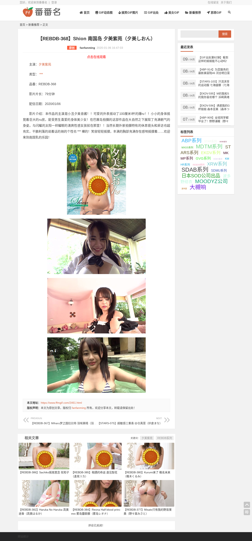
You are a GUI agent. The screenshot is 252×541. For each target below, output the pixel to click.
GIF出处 (153, 12)
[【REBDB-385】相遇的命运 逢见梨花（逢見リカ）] (96, 455)
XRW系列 (217, 164)
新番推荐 (194, 12)
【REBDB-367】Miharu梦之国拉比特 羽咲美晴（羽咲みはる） (69, 421)
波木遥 (184, 189)
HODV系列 (217, 159)
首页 (86, 12)
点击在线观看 (96, 57)
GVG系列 (203, 158)
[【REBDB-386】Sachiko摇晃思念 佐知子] (44, 455)
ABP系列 (191, 140)
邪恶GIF (215, 12)
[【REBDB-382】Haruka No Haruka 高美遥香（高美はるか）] (44, 493)
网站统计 (23, 536)
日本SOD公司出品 (201, 175)
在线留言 (213, 2)
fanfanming (87, 47)
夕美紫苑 (45, 64)
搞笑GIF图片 (129, 12)
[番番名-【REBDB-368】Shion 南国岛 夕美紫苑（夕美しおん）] (41, 15)
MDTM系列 (209, 147)
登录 (54, 2)
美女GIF (173, 12)
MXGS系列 (187, 147)
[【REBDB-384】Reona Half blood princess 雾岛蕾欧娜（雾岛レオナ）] (96, 493)
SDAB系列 (195, 170)
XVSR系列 (223, 142)
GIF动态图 (105, 12)
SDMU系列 (219, 170)
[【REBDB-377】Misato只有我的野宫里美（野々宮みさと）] (149, 493)
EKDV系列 (210, 152)
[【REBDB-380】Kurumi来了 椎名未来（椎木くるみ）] (149, 455)
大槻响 (198, 187)
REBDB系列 (164, 438)
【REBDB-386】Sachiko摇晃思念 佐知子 (44, 472)
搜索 (225, 34)
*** (41, 74)
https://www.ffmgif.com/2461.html (61, 402)
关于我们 (226, 2)
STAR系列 (210, 141)
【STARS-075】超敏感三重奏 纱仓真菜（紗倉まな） (129, 421)
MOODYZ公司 (211, 181)
